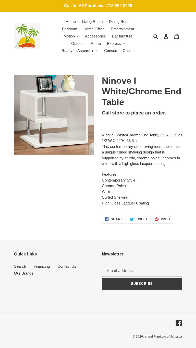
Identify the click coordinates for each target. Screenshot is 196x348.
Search (20, 266)
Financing (42, 266)
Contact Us (66, 266)
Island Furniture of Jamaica (163, 336)
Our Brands (23, 273)
